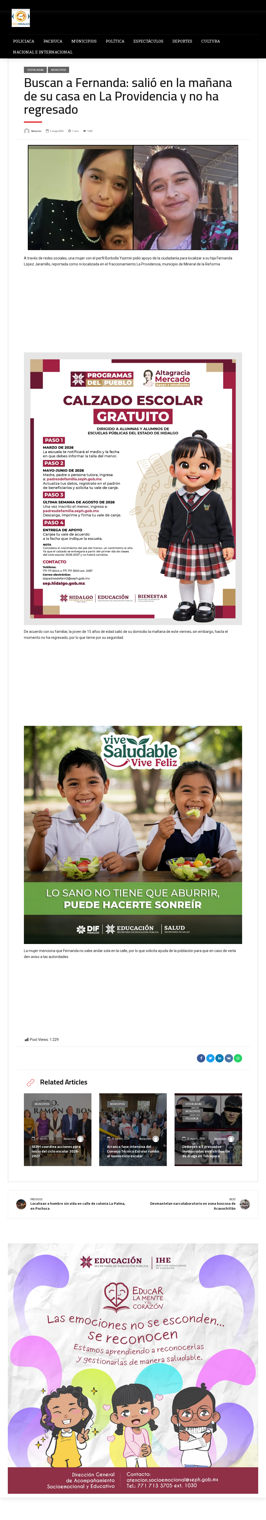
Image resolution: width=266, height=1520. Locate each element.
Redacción (36, 131)
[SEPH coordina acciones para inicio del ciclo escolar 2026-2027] (58, 1129)
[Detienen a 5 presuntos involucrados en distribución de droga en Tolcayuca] (208, 1129)
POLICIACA (23, 41)
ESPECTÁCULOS (148, 41)
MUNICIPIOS (84, 41)
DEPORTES (182, 41)
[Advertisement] (133, 305)
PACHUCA (52, 41)
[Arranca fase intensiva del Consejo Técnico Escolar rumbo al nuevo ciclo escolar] (133, 1129)
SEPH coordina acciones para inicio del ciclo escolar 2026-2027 (56, 1151)
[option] (133, 197)
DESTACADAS (35, 70)
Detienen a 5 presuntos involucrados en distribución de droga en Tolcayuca (206, 1151)
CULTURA (210, 41)
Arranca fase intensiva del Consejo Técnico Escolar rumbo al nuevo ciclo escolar (133, 1151)
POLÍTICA (115, 41)
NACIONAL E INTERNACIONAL (42, 52)
